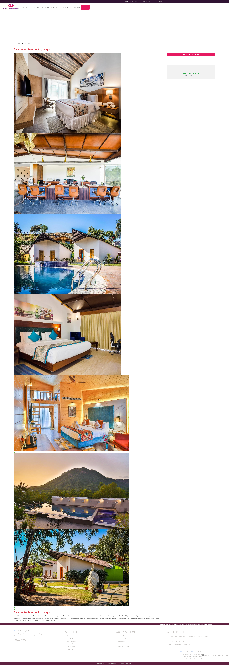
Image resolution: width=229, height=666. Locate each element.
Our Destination (71, 641)
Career (120, 644)
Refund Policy (71, 646)
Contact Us (70, 644)
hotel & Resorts (49, 7)
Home (23, 7)
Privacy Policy (71, 649)
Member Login (85, 8)
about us (29, 7)
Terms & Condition (123, 646)
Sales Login (121, 641)
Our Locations (71, 638)
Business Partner (122, 635)
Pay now (77, 7)
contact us (60, 7)
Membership (69, 7)
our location (38, 7)
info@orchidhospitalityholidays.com (155, 1)
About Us (69, 635)
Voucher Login (122, 638)
